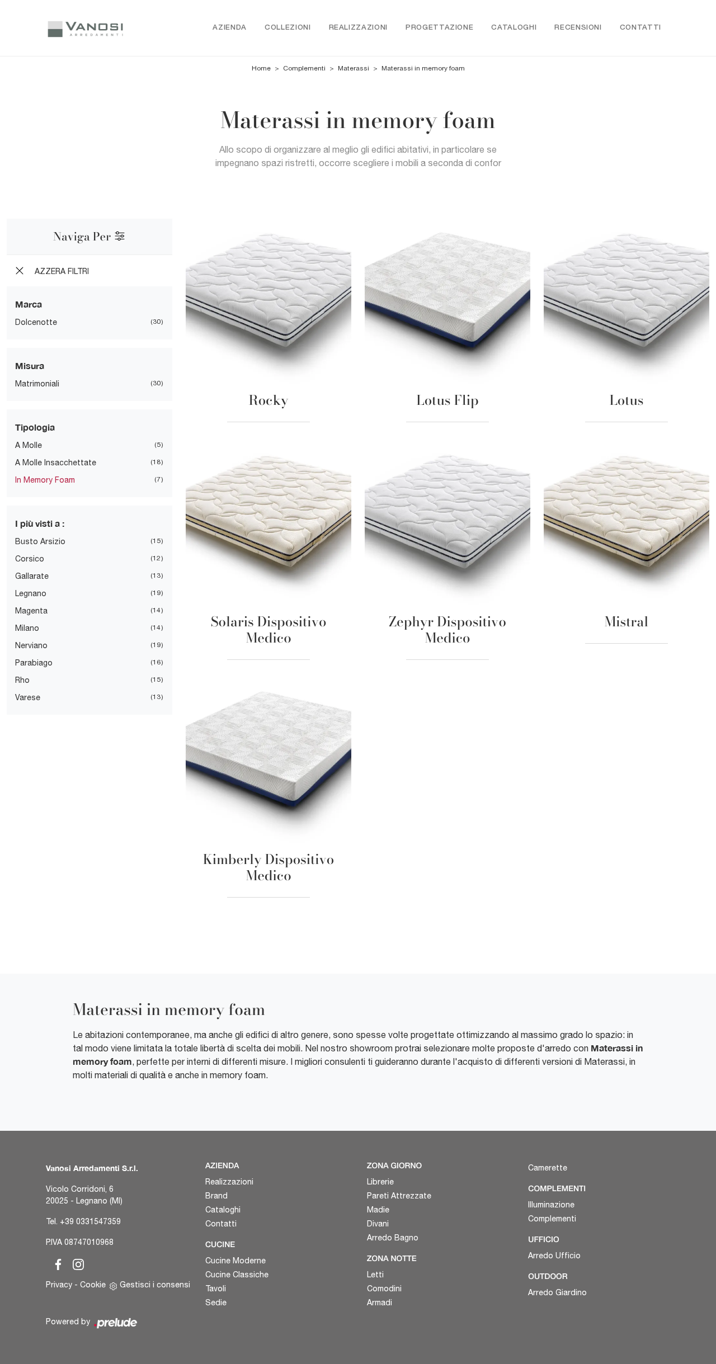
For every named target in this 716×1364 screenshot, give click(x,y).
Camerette (547, 1167)
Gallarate (32, 576)
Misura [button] (29, 365)
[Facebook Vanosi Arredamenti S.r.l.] (56, 1262)
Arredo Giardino (557, 1292)
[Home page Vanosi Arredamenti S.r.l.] (85, 27)
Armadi (379, 1302)
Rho (22, 680)
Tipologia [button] (35, 427)
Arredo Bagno (392, 1237)
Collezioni (288, 28)
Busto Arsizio (40, 541)
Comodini (384, 1288)
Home (261, 68)
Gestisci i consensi (155, 1284)
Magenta (31, 610)
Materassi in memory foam (423, 68)
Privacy (59, 1284)
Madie (378, 1209)
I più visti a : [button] (39, 523)
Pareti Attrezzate (399, 1195)
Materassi (353, 68)
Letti (375, 1274)
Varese (27, 697)
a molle (28, 445)
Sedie (216, 1302)
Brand (216, 1195)
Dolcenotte (36, 322)
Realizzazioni (358, 28)
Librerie (380, 1181)
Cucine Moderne (235, 1260)
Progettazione (439, 28)
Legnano (30, 593)
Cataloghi (513, 28)
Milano (27, 628)
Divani (378, 1223)
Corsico (29, 558)
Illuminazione (551, 1204)
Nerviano (31, 645)
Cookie (93, 1284)
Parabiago (34, 662)
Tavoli (215, 1288)
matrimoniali (37, 383)
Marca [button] (28, 304)
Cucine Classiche (236, 1274)
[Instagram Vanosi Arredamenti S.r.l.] (75, 1262)
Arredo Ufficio (554, 1255)
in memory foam (45, 479)
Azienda (230, 28)
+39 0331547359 (90, 1221)
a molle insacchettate (55, 462)
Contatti (640, 28)
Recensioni (578, 28)
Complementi (304, 68)
